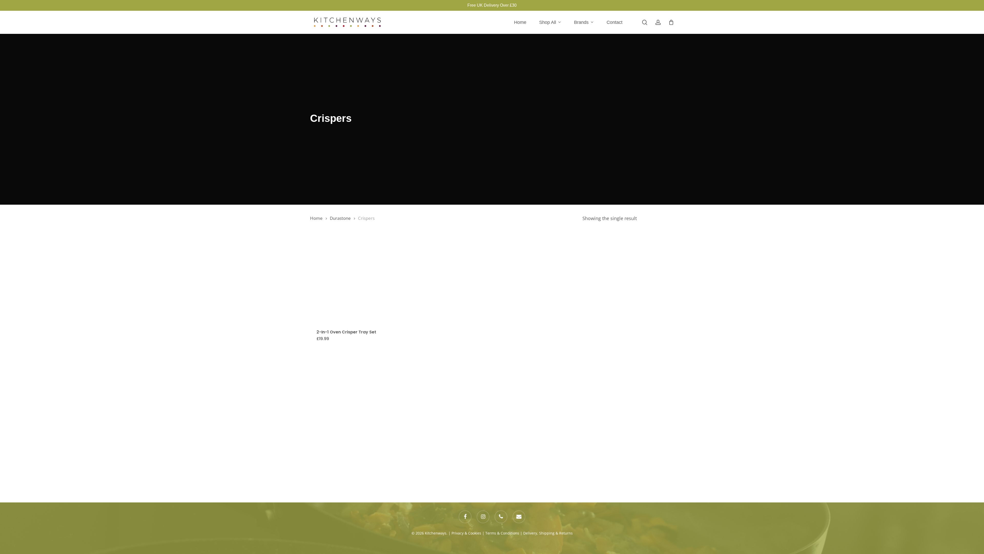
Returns (566, 533)
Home (316, 218)
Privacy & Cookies (466, 533)
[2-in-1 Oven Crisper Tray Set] (354, 277)
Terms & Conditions (502, 533)
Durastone (340, 218)
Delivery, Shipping (539, 533)
